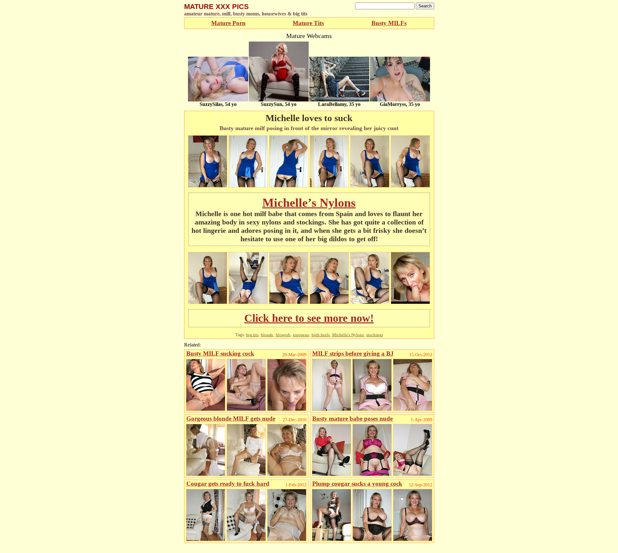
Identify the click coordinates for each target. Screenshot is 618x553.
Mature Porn (228, 23)
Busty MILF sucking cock (220, 353)
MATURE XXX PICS (216, 7)
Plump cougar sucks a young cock (357, 483)
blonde (267, 334)
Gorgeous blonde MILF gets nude (230, 418)
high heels (321, 334)
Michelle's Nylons (348, 334)
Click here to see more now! (309, 318)
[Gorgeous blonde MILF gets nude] (205, 474)
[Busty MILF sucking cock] (205, 409)
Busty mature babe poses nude (352, 418)
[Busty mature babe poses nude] (331, 474)
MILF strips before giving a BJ (353, 353)
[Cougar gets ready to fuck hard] (205, 539)
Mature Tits (308, 23)
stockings (374, 334)
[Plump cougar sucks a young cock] (331, 539)
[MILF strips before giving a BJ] (331, 409)
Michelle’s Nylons (309, 202)
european (301, 334)
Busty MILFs (389, 23)
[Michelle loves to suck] (207, 185)
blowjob (283, 334)
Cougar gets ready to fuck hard (227, 483)
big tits (252, 334)
